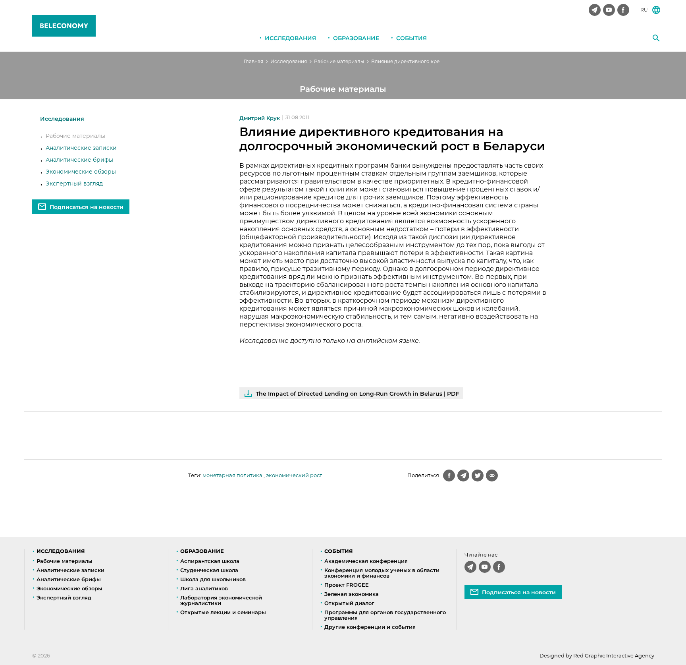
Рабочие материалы (339, 61)
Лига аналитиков (204, 588)
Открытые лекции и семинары (223, 612)
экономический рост (294, 475)
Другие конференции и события (370, 627)
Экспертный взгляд (74, 184)
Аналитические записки (81, 148)
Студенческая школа (209, 570)
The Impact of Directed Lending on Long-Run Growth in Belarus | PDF (357, 393)
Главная (253, 61)
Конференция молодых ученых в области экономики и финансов (381, 573)
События (411, 38)
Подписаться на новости (86, 207)
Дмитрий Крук (259, 118)
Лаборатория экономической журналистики (221, 600)
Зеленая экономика (351, 594)
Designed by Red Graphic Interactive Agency (597, 656)
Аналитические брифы (79, 160)
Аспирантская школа (209, 561)
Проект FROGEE (346, 585)
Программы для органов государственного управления (385, 615)
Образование (356, 38)
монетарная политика (232, 475)
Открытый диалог (349, 603)
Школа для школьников (213, 579)
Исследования (290, 38)
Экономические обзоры (81, 172)
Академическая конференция (366, 561)
